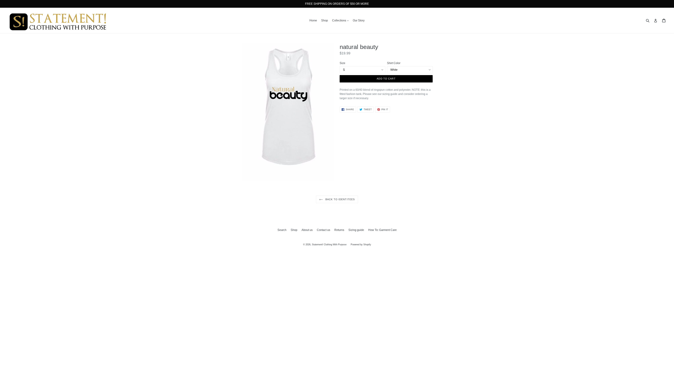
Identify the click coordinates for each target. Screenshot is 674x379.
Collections (341, 20)
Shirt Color (393, 63)
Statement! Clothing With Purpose (329, 244)
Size (342, 63)
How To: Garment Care (382, 229)
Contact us (323, 229)
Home (313, 20)
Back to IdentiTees (340, 199)
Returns (339, 229)
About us (307, 229)
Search (281, 229)
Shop (324, 20)
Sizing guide (356, 229)
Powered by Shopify (361, 244)
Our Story (359, 20)
